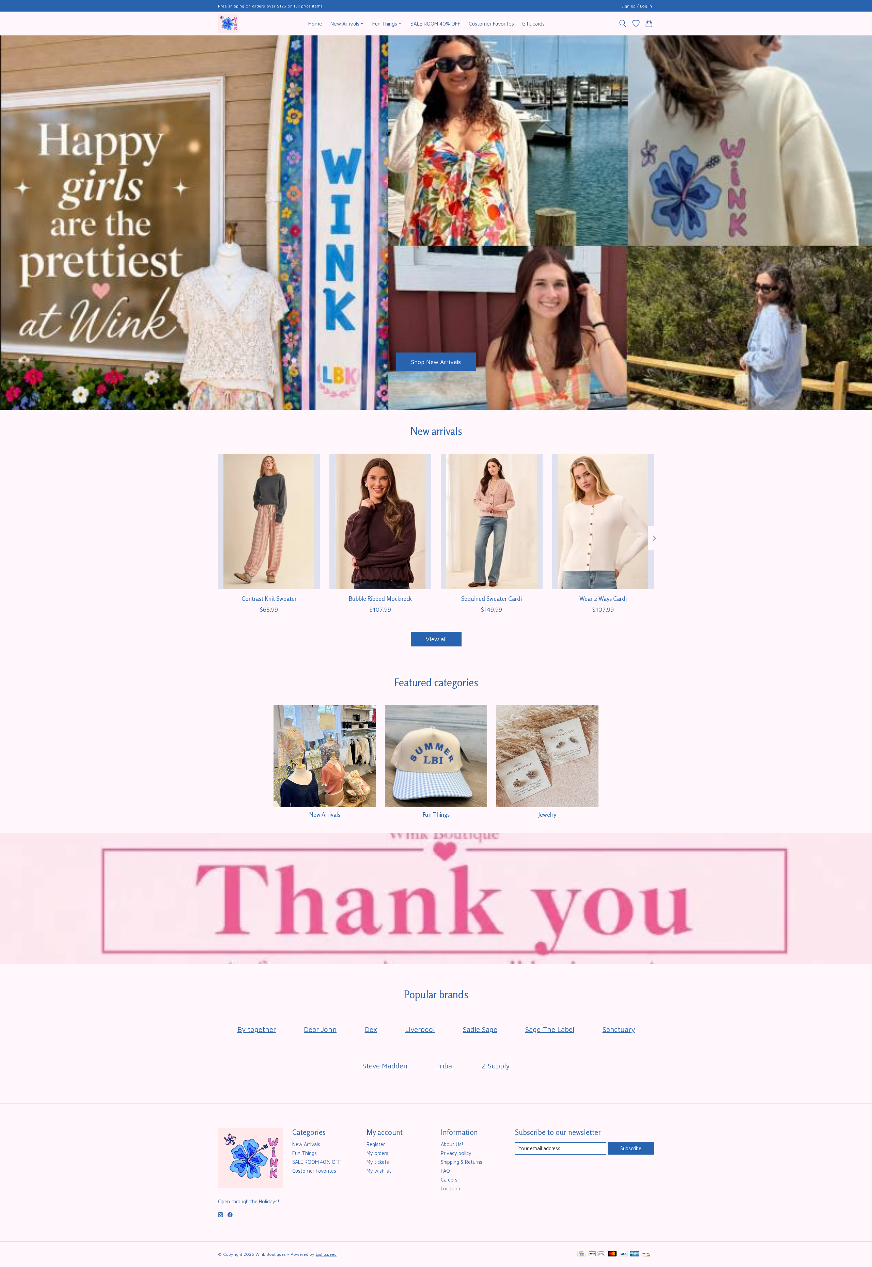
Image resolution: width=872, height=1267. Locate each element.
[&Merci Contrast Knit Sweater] (269, 521)
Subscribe (630, 1148)
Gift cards (533, 23)
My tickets (378, 1162)
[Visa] (623, 1254)
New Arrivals (324, 814)
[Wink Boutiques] (228, 23)
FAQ (445, 1171)
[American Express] (634, 1254)
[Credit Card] (581, 1254)
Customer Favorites (491, 23)
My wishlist (379, 1171)
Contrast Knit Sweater (269, 598)
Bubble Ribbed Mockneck (380, 598)
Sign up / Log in (636, 6)
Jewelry (547, 814)
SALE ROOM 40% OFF (435, 23)
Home (315, 23)
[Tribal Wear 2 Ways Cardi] (603, 521)
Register (376, 1144)
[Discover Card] (646, 1254)
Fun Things (436, 814)
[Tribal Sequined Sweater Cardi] (492, 521)
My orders (377, 1153)
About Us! (452, 1144)
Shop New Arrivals (436, 361)
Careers (449, 1180)
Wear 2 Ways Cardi (603, 598)
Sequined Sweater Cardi (491, 598)
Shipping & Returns (461, 1162)
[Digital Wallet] (597, 1254)
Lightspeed (326, 1254)
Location (450, 1188)
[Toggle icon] (623, 23)
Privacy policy (456, 1153)
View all (436, 639)
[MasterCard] (612, 1254)
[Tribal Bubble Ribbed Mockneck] (380, 521)
